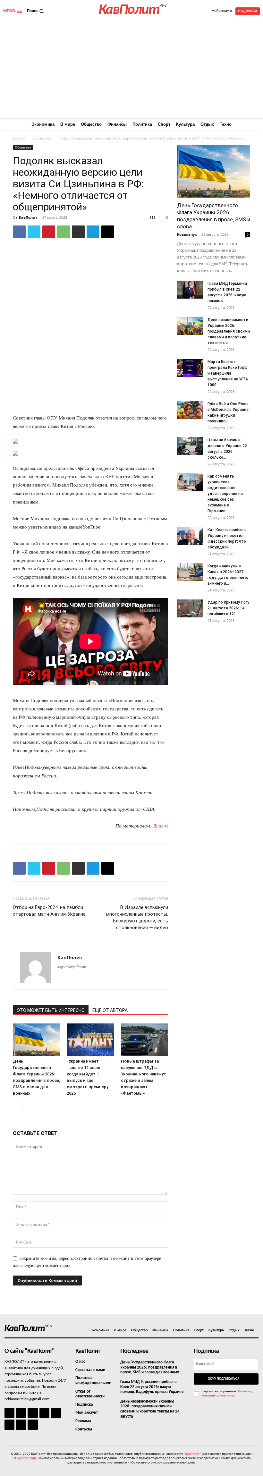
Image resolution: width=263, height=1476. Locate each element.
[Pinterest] (48, 231)
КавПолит (28, 217)
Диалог (160, 825)
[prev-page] (17, 1106)
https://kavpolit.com (72, 967)
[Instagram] (21, 1413)
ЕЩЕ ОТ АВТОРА (110, 1010)
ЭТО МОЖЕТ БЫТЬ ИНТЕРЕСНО (51, 1010)
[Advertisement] (131, 70)
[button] (36, 11)
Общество (42, 138)
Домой (19, 138)
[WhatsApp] (63, 231)
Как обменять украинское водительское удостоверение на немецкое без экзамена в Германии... (225, 493)
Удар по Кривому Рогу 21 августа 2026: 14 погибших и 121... (228, 608)
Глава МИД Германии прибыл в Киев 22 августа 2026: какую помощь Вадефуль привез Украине (152, 1387)
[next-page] (27, 1106)
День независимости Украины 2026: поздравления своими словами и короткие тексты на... (229, 331)
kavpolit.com (26, 1458)
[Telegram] (93, 231)
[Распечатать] (78, 231)
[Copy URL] (107, 231)
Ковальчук (187, 234)
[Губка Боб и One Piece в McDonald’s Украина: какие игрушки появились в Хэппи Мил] (190, 410)
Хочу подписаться (223, 1379)
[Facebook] (19, 231)
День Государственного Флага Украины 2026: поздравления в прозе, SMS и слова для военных (149, 1367)
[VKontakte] (21, 1424)
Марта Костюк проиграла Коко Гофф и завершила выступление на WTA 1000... (228, 373)
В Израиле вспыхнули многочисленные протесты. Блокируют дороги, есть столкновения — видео (137, 917)
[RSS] (44, 1413)
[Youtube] (33, 1424)
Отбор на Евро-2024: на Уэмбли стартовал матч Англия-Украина (49, 910)
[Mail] (33, 1413)
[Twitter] (34, 231)
